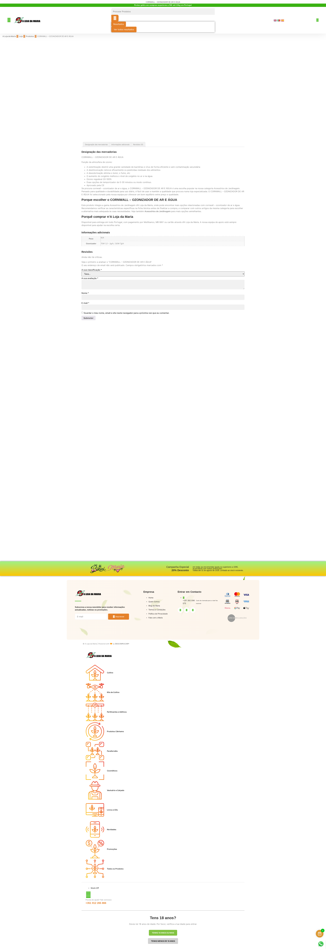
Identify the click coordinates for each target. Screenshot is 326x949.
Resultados (118, 24)
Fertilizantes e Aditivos (117, 712)
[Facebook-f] (180, 610)
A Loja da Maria (9, 36)
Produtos (30, 36)
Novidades (111, 829)
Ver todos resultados (124, 29)
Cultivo (110, 673)
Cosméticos (112, 771)
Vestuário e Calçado (115, 790)
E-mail (85, 303)
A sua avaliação (90, 278)
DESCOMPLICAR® (122, 644)
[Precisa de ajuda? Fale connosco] (88, 894)
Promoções (112, 849)
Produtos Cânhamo (115, 731)
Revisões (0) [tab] (138, 144)
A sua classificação (92, 270)
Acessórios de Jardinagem (158, 211)
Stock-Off (95, 888)
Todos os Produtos (115, 869)
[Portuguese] (279, 20)
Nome (85, 293)
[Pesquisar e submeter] (115, 18)
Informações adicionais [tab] (120, 144)
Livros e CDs (112, 810)
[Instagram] (186, 610)
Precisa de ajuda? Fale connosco (99, 900)
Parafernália (112, 751)
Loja (21, 36)
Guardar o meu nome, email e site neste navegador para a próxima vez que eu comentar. (126, 313)
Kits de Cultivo (113, 692)
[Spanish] (283, 20)
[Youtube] (192, 610)
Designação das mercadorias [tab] (96, 144)
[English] (275, 20)
